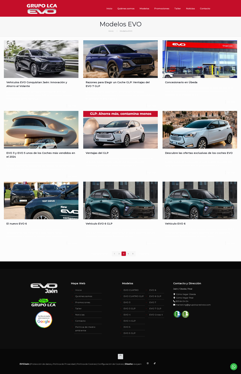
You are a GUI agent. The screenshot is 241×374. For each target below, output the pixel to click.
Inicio (111, 31)
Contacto (80, 321)
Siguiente (144, 254)
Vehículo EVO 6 (175, 223)
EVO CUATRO (131, 290)
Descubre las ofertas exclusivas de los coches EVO (199, 152)
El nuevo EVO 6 (16, 223)
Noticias (79, 315)
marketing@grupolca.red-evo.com (193, 305)
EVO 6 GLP (155, 296)
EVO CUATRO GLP (134, 296)
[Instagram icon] (148, 363)
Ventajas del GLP (97, 152)
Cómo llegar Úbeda (186, 294)
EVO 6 (152, 290)
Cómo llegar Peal (184, 298)
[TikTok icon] (155, 363)
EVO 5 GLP (130, 333)
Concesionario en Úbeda (181, 82)
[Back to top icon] (120, 356)
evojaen (137, 364)
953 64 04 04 (181, 301)
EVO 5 (127, 327)
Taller (78, 308)
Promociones (82, 302)
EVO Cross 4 (156, 315)
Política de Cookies (86, 364)
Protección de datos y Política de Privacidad (53, 364)
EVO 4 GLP (130, 321)
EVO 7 (152, 302)
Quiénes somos (83, 296)
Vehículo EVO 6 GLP (99, 223)
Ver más (72, 106)
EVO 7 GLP (155, 308)
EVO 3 (127, 302)
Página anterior (100, 254)
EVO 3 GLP (130, 308)
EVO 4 (127, 315)
